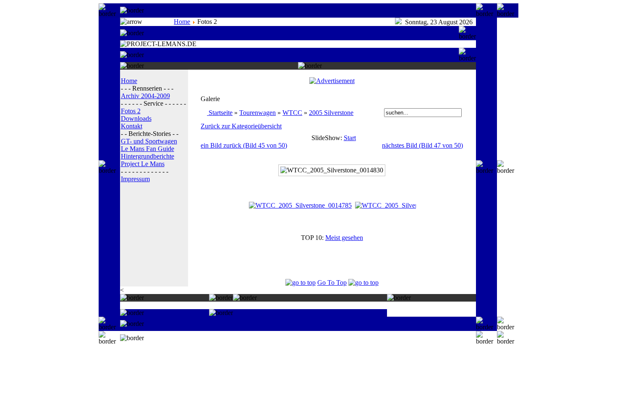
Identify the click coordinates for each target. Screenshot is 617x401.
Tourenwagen (257, 112)
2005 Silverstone (331, 112)
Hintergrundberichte (147, 156)
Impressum (135, 178)
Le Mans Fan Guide (147, 148)
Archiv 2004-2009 (145, 95)
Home (182, 21)
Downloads (136, 118)
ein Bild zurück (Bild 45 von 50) (244, 145)
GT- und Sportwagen (149, 141)
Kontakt (131, 126)
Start (350, 137)
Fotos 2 (131, 111)
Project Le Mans (143, 163)
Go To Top (332, 282)
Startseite (221, 112)
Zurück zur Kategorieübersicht (241, 126)
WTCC (292, 112)
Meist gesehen (344, 237)
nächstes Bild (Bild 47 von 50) (422, 145)
